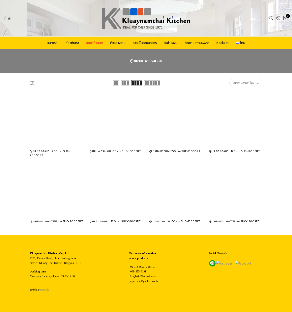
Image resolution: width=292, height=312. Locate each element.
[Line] (212, 262)
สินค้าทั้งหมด (94, 42)
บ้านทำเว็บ (44, 290)
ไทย (242, 42)
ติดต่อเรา (222, 42)
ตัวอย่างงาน (118, 42)
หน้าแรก (52, 42)
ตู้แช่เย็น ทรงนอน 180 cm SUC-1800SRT (115, 221)
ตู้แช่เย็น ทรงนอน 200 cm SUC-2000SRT (56, 221)
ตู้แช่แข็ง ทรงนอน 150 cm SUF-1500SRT (174, 151)
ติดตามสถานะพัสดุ (197, 42)
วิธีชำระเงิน (171, 42)
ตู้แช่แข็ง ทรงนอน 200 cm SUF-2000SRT (50, 153)
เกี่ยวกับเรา (72, 42)
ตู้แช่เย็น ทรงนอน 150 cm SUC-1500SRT (174, 221)
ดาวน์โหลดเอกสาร (144, 42)
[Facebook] (243, 263)
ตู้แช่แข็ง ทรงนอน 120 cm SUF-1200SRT (234, 151)
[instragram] (225, 263)
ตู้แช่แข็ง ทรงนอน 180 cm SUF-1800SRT (115, 151)
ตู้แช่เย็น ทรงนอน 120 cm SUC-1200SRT (234, 221)
